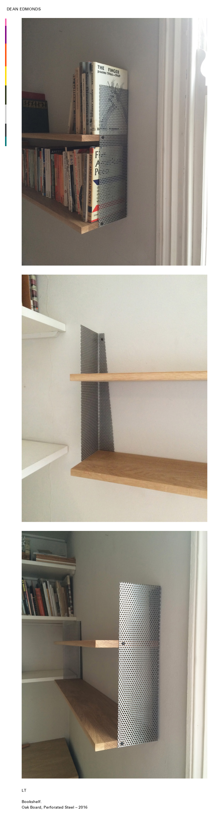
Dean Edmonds (24, 9)
